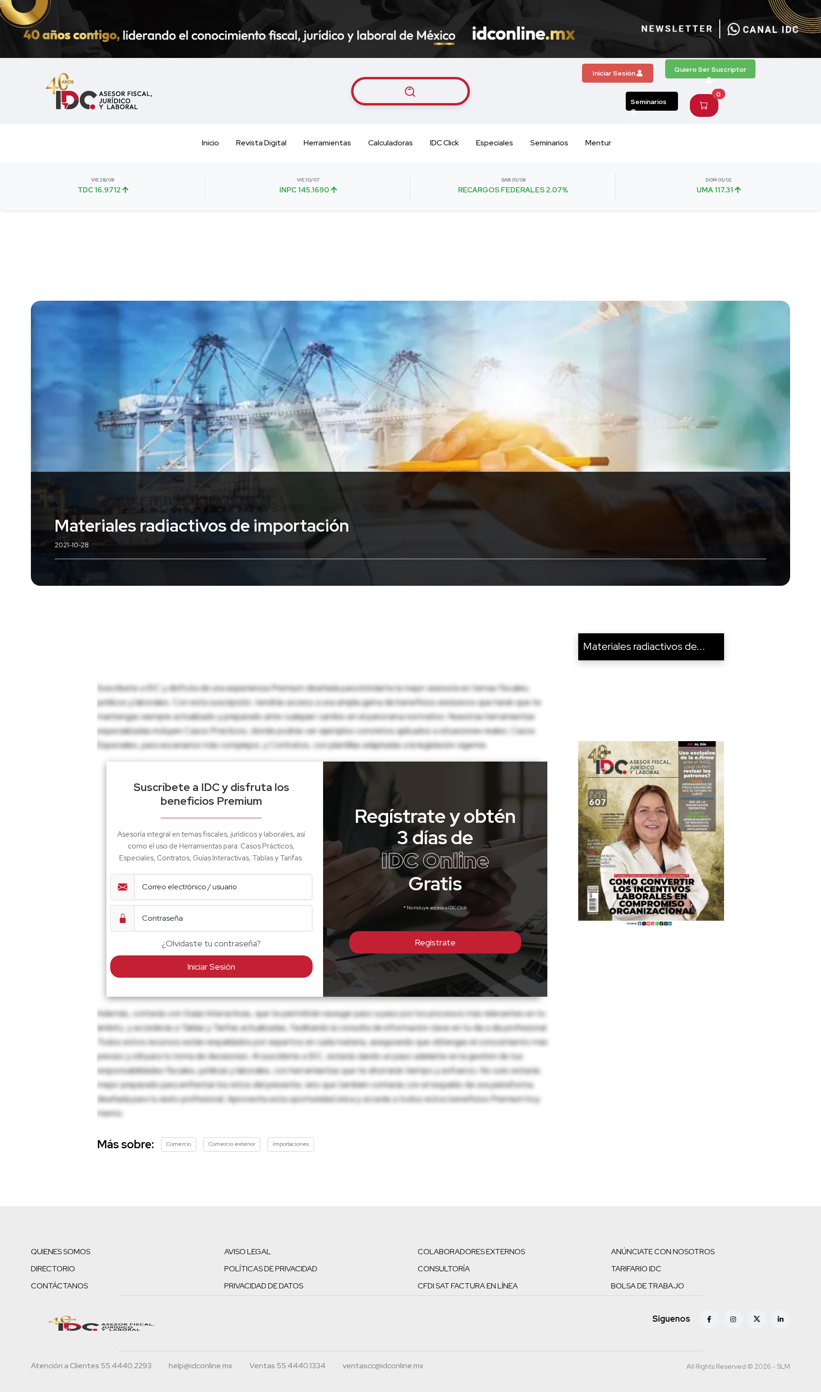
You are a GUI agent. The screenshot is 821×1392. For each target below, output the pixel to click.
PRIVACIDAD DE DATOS (263, 1286)
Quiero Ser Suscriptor (710, 69)
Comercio (178, 1144)
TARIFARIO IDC (636, 1269)
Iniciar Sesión (614, 73)
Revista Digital (261, 143)
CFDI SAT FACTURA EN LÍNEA (468, 1286)
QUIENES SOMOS (60, 1252)
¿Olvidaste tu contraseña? (211, 943)
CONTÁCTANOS (59, 1286)
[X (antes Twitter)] (756, 1319)
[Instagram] (733, 1319)
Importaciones (291, 1144)
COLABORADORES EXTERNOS (471, 1252)
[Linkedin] (780, 1319)
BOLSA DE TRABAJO (647, 1286)
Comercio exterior (232, 1144)
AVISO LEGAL (247, 1252)
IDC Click (444, 143)
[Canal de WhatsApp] (763, 29)
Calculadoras (390, 143)
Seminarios (648, 101)
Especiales (494, 143)
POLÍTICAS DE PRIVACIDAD (270, 1269)
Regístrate (435, 942)
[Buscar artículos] (410, 91)
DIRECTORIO (53, 1269)
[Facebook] (709, 1319)
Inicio (210, 143)
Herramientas (327, 143)
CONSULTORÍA (444, 1269)
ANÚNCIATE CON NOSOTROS (663, 1252)
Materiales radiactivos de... (644, 646)
